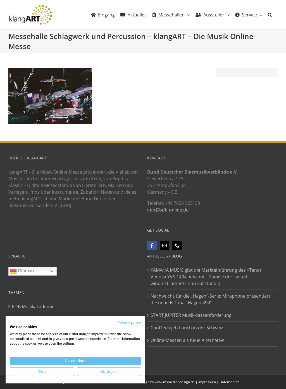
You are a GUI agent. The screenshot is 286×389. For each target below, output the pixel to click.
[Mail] (164, 245)
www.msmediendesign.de (175, 382)
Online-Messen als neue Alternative (188, 340)
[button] (270, 15)
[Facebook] (152, 245)
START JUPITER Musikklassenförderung (191, 315)
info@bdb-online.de (168, 210)
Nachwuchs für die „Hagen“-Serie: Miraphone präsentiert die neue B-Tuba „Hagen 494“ (210, 299)
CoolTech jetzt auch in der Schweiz (187, 328)
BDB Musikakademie (33, 306)
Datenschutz (229, 382)
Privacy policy (129, 322)
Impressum (207, 382)
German (25, 270)
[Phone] (177, 245)
